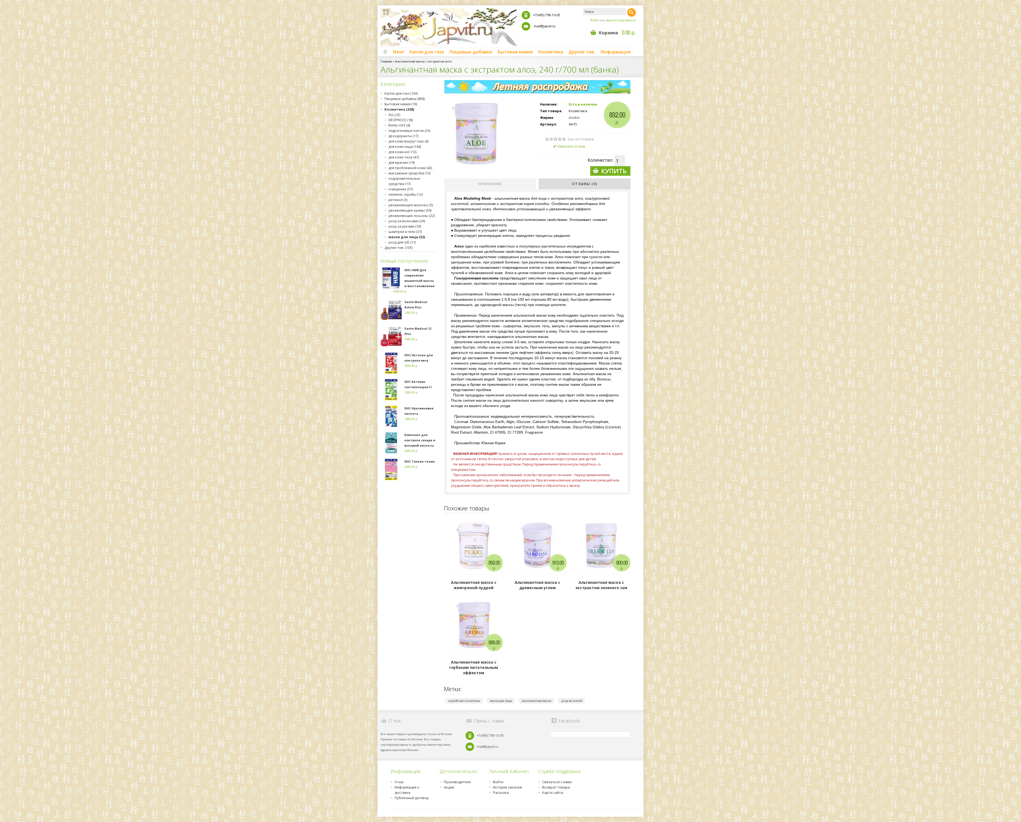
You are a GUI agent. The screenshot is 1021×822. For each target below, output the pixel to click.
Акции (449, 787)
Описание (490, 183)
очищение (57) (400, 189)
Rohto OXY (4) (399, 125)
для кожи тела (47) (403, 157)
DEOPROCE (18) (400, 120)
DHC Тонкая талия (419, 461)
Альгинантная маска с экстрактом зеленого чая (601, 585)
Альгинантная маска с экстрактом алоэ (423, 61)
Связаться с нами (557, 781)
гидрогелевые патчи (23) (409, 130)
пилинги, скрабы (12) (405, 194)
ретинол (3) (397, 199)
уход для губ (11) (402, 242)
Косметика (550, 52)
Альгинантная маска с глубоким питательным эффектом (473, 667)
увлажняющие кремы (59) (409, 210)
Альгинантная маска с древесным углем (537, 585)
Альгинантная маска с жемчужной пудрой (473, 585)
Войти (594, 20)
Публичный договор (412, 797)
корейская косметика (464, 701)
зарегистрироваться (621, 20)
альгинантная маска (536, 701)
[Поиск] (631, 12)
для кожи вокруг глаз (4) (408, 141)
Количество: (600, 160)
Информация (615, 52)
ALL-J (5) (394, 114)
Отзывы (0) (584, 183)
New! (398, 52)
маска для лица (501, 701)
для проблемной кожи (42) (410, 167)
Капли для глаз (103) (401, 93)
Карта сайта (552, 792)
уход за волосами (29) (406, 221)
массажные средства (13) (409, 173)
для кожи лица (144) (404, 146)
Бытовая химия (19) (400, 104)
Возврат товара (556, 787)
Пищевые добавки (470, 52)
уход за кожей (571, 701)
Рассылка (501, 792)
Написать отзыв (571, 146)
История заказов (507, 787)
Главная (386, 61)
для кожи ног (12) (402, 151)
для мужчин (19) (401, 162)
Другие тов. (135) (398, 247)
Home (385, 52)
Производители (457, 781)
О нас (399, 781)
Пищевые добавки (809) (404, 98)
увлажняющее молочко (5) (410, 205)
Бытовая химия (515, 52)
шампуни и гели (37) (405, 231)
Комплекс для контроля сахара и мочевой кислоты (419, 440)
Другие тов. (581, 52)
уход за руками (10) (404, 226)
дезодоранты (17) (403, 135)
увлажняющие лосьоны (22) (411, 215)
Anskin (574, 117)
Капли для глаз (426, 52)
